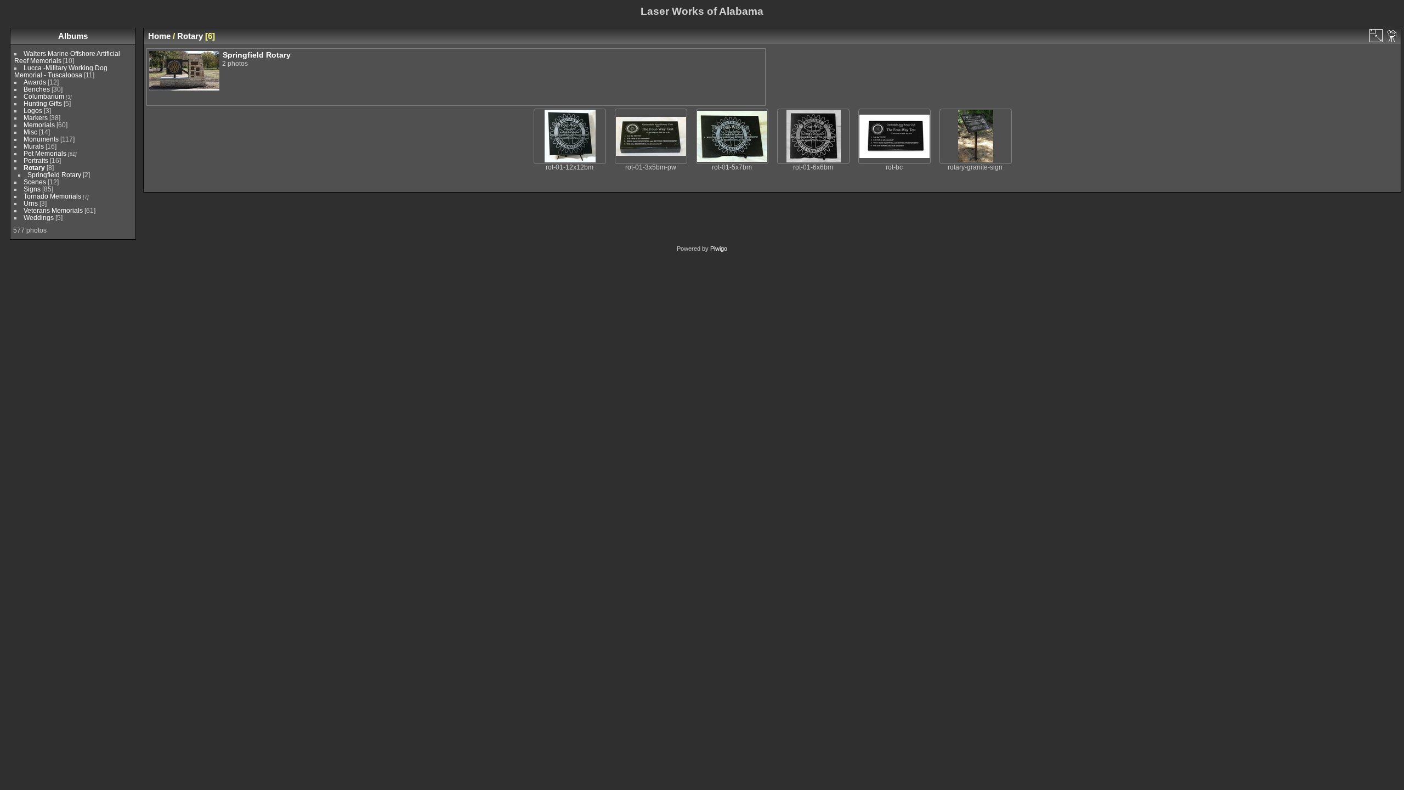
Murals (34, 146)
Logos (33, 110)
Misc (30, 132)
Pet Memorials (45, 153)
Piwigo (718, 248)
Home (159, 36)
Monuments (41, 139)
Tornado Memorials (52, 196)
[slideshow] (1392, 36)
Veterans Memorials (53, 210)
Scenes (35, 181)
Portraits (36, 160)
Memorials (39, 124)
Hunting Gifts (43, 103)
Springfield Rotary (54, 174)
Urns (31, 203)
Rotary (34, 167)
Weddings (39, 217)
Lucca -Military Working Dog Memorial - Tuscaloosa (60, 71)
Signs (32, 189)
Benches (37, 89)
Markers (36, 117)
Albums (73, 36)
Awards (35, 82)
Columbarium (44, 96)
